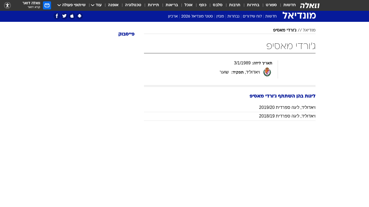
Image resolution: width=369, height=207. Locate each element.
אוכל (189, 5)
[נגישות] (7, 5)
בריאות (172, 5)
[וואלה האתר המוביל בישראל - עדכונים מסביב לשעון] (310, 5)
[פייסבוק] (56, 16)
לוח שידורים (252, 16)
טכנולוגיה (133, 5)
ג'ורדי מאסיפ (284, 30)
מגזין (220, 16)
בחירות (253, 5)
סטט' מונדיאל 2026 (197, 16)
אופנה (113, 5)
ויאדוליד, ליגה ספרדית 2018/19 (287, 116)
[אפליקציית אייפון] (72, 16)
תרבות (234, 5)
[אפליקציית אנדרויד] (79, 16)
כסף (202, 5)
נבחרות (233, 16)
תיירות (153, 5)
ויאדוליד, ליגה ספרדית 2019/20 (287, 107)
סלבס (218, 5)
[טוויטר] (64, 16)
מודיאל (309, 30)
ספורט (271, 5)
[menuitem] (286, 5)
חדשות (289, 5)
